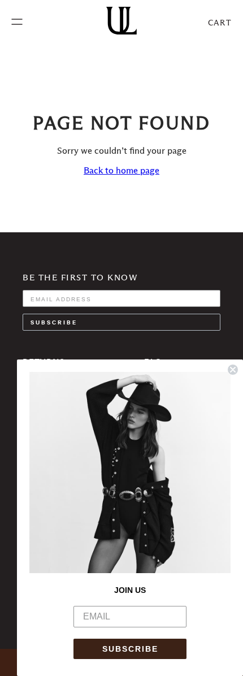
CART (220, 23)
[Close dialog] (232, 369)
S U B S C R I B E (53, 322)
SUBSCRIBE (130, 648)
